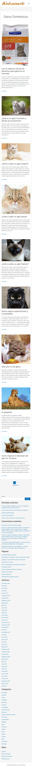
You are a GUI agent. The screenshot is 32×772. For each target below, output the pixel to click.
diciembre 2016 (5, 649)
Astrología (4, 700)
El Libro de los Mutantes (8, 515)
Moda (3, 724)
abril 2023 (4, 612)
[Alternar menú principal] (29, 3)
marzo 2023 (5, 615)
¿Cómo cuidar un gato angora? (15, 164)
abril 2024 (4, 590)
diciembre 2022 (5, 622)
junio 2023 (4, 607)
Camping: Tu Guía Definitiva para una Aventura (13, 559)
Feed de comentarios (7, 756)
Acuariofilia (4, 692)
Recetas (4, 736)
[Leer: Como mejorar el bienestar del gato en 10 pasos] (16, 444)
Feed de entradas (6, 754)
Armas (3, 697)
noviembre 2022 (6, 625)
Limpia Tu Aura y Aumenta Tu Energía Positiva (13, 518)
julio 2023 (4, 605)
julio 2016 (4, 661)
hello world (4, 525)
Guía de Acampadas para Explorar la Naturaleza (13, 564)
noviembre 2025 (6, 583)
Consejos (4, 704)
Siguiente (16, 485)
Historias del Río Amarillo (8, 512)
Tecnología (4, 741)
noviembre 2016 (6, 651)
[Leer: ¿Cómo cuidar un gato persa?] (16, 199)
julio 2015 (4, 686)
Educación (4, 712)
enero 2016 (4, 676)
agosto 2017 (5, 639)
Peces (3, 731)
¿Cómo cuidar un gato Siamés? (15, 264)
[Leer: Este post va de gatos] (16, 349)
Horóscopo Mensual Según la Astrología (12, 569)
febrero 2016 (5, 673)
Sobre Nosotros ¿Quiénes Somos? (10, 576)
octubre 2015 (5, 678)
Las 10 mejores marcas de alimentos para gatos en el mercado (13, 71)
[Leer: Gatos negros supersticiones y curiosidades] (16, 297)
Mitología (4, 722)
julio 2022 (4, 629)
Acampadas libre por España (9, 554)
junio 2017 (4, 642)
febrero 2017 (5, 646)
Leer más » (4, 91)
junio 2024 (4, 585)
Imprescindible (5, 719)
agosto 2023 (5, 603)
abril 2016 (4, 668)
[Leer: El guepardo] (16, 398)
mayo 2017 (4, 644)
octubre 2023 (5, 598)
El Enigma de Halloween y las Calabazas (13, 544)
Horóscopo (4, 717)
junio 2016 (4, 664)
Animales (4, 695)
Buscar (3, 496)
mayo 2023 (4, 610)
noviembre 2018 (6, 632)
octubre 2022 (5, 627)
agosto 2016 (5, 659)
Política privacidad (6, 574)
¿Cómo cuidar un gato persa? (14, 216)
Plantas (3, 734)
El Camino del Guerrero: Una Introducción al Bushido (15, 510)
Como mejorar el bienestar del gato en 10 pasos (15, 457)
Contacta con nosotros (7, 562)
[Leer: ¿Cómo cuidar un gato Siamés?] (16, 250)
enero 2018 (4, 637)
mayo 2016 (4, 666)
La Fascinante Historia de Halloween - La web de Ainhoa (16, 542)
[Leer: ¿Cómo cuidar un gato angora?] (16, 152)
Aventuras (4, 702)
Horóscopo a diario (6, 567)
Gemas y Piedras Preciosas (8, 714)
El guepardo (7, 412)
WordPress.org (5, 758)
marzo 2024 (5, 593)
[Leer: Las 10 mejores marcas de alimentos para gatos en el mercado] (15, 44)
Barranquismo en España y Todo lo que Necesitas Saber (16, 557)
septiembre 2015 (6, 681)
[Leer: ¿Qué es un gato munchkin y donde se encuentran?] (16, 105)
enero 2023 (4, 620)
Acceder (4, 751)
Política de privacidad (7, 571)
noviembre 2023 (6, 595)
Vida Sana (4, 744)
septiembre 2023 (6, 600)
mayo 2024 (4, 588)
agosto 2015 (5, 683)
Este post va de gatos (11, 367)
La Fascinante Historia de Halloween (16, 548)
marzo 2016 (5, 671)
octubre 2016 (5, 654)
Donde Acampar (6, 709)
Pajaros (3, 729)
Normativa (4, 726)
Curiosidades (5, 707)
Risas (3, 739)
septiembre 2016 (6, 656)
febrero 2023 (5, 617)
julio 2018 (4, 634)
